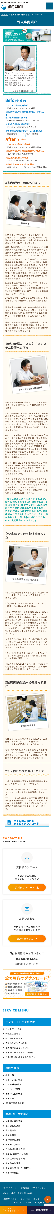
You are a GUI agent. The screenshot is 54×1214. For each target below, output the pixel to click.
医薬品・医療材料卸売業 (17, 1153)
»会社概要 (24, 1187)
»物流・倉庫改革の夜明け (23, 1193)
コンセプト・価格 (14, 1029)
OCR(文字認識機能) (15, 1103)
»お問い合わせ (10, 1198)
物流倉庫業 (11, 1135)
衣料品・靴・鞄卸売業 (15, 1149)
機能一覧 (10, 1075)
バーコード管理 (13, 1089)
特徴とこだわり (13, 1033)
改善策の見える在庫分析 (17, 1047)
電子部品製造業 (13, 1125)
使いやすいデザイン (15, 1038)
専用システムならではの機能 (19, 1052)
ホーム (4, 14)
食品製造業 (11, 1130)
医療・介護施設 (13, 1172)
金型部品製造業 (13, 1144)
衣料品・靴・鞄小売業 (15, 1158)
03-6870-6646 (27, 959)
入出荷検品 (11, 1098)
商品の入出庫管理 (14, 1093)
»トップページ (10, 1187)
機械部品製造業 (13, 1163)
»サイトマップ (39, 1187)
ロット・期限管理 (14, 1084)
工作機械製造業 (13, 1139)
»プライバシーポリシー (31, 1198)
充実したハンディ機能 (16, 1043)
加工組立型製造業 (14, 1121)
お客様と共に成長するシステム (20, 1057)
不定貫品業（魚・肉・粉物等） (19, 1167)
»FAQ (5, 1193)
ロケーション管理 (14, 1079)
